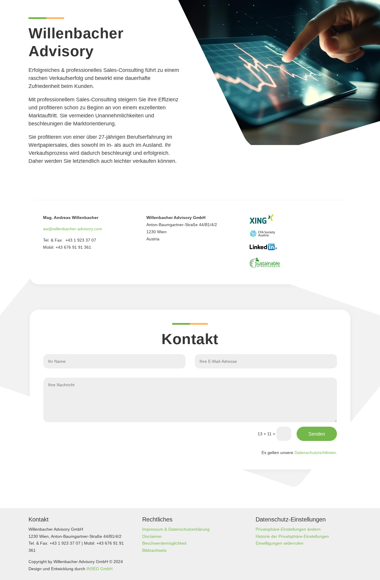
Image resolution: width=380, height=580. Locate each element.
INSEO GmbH (99, 568)
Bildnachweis (154, 550)
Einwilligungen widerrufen (279, 543)
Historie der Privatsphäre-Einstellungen (292, 536)
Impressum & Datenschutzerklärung (176, 529)
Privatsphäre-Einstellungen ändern (288, 529)
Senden (316, 433)
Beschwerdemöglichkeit (164, 543)
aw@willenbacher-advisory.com (72, 228)
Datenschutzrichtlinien (315, 452)
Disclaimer (152, 536)
